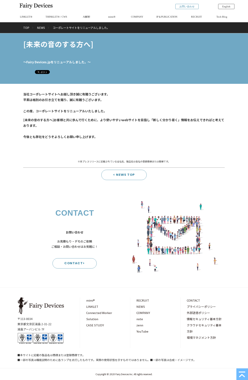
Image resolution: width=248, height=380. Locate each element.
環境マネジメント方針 (201, 337)
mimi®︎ (111, 16)
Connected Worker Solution (99, 316)
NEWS (41, 28)
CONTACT (193, 300)
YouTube (142, 331)
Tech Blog (221, 16)
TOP (26, 28)
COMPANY (137, 16)
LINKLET (92, 307)
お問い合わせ (187, 6)
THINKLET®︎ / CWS (56, 16)
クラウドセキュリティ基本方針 (204, 328)
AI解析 (86, 16)
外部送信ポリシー (198, 313)
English (226, 6)
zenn (139, 325)
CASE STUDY (95, 325)
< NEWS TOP (124, 174)
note (139, 319)
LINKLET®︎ (26, 16)
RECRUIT (196, 16)
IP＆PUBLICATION (166, 16)
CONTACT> (74, 263)
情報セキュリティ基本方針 (204, 319)
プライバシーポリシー (201, 307)
